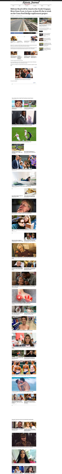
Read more (41, 31)
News (19, 5)
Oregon (42, 5)
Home (11, 0)
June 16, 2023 (17, 15)
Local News (34, 5)
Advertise (15, 0)
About (13, 0)
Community (26, 5)
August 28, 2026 (45, 26)
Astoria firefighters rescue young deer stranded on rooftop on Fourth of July (47, 49)
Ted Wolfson (12, 15)
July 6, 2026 (45, 46)
